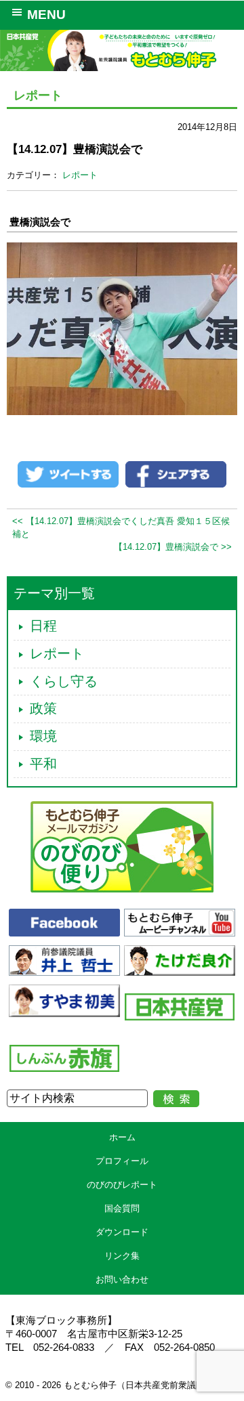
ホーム (122, 1137)
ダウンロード (122, 1232)
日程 (43, 625)
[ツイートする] (68, 474)
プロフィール (122, 1161)
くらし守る (64, 681)
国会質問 (122, 1208)
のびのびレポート (122, 1185)
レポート (80, 175)
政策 (43, 708)
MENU (46, 14)
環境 (43, 736)
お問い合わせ (122, 1279)
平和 (43, 763)
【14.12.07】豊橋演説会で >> (173, 547)
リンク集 (122, 1256)
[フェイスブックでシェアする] (175, 474)
